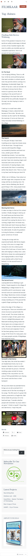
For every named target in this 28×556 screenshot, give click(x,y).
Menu (23, 6)
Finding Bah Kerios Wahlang (10, 36)
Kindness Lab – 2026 (10, 496)
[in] (11, 1)
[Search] (21, 452)
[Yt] (8, 1)
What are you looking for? (12, 450)
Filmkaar (10, 7)
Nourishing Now (9, 493)
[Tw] (5, 1)
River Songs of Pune (10, 504)
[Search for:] (26, 1)
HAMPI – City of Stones (11, 507)
